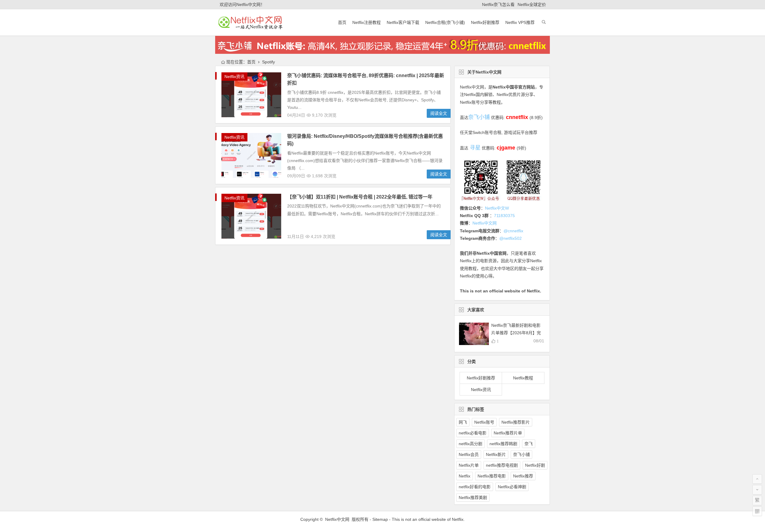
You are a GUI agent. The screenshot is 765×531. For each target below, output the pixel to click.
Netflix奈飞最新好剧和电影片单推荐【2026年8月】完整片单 (516, 333)
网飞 (463, 422)
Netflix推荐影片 (515, 422)
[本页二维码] (757, 511)
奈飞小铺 (521, 454)
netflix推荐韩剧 (503, 443)
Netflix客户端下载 (403, 22)
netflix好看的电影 (475, 486)
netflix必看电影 (472, 433)
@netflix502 (510, 238)
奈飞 (528, 443)
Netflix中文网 (472, 87)
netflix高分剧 (470, 443)
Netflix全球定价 (532, 4)
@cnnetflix (513, 230)
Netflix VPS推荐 (520, 22)
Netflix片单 (469, 465)
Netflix (464, 476)
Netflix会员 (469, 454)
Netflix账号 (484, 422)
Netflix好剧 (535, 465)
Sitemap (380, 519)
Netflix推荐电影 (492, 476)
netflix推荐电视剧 (502, 465)
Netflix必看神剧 (512, 486)
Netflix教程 (523, 378)
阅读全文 (438, 113)
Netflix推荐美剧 (473, 497)
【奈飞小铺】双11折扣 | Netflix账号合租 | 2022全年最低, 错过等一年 (359, 196)
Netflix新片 (496, 454)
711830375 (504, 215)
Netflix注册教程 (366, 22)
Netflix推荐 (523, 476)
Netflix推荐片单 (508, 433)
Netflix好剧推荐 (485, 22)
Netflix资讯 (234, 76)
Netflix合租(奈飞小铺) (445, 22)
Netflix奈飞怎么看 (498, 4)
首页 (342, 22)
